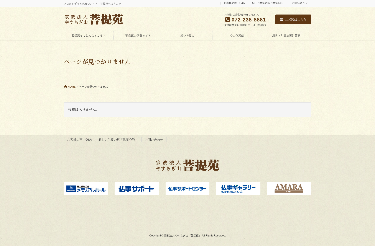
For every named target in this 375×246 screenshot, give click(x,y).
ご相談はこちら (295, 19)
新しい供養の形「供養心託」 (268, 3)
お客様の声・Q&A (234, 3)
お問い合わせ (300, 3)
